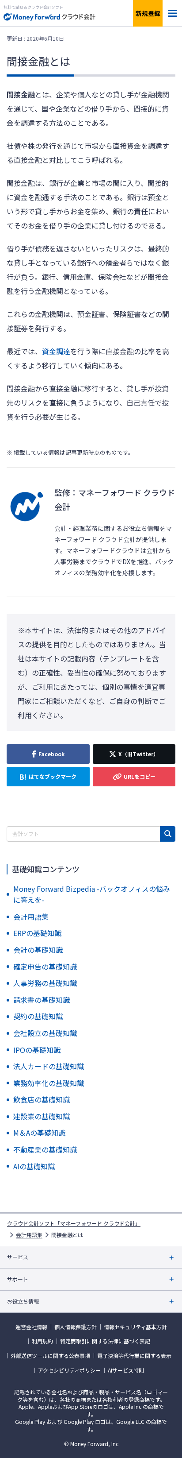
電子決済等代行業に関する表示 (134, 1355)
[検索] (167, 834)
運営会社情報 (31, 1326)
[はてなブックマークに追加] (48, 776)
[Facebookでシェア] (48, 754)
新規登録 (148, 13)
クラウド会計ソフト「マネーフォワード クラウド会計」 (73, 1223)
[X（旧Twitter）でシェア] (134, 754)
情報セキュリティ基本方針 (135, 1326)
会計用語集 (29, 1235)
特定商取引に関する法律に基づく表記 (105, 1341)
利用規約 (42, 1341)
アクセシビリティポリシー (69, 1370)
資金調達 (56, 351)
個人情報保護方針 (75, 1326)
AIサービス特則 (126, 1370)
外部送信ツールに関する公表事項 (50, 1355)
